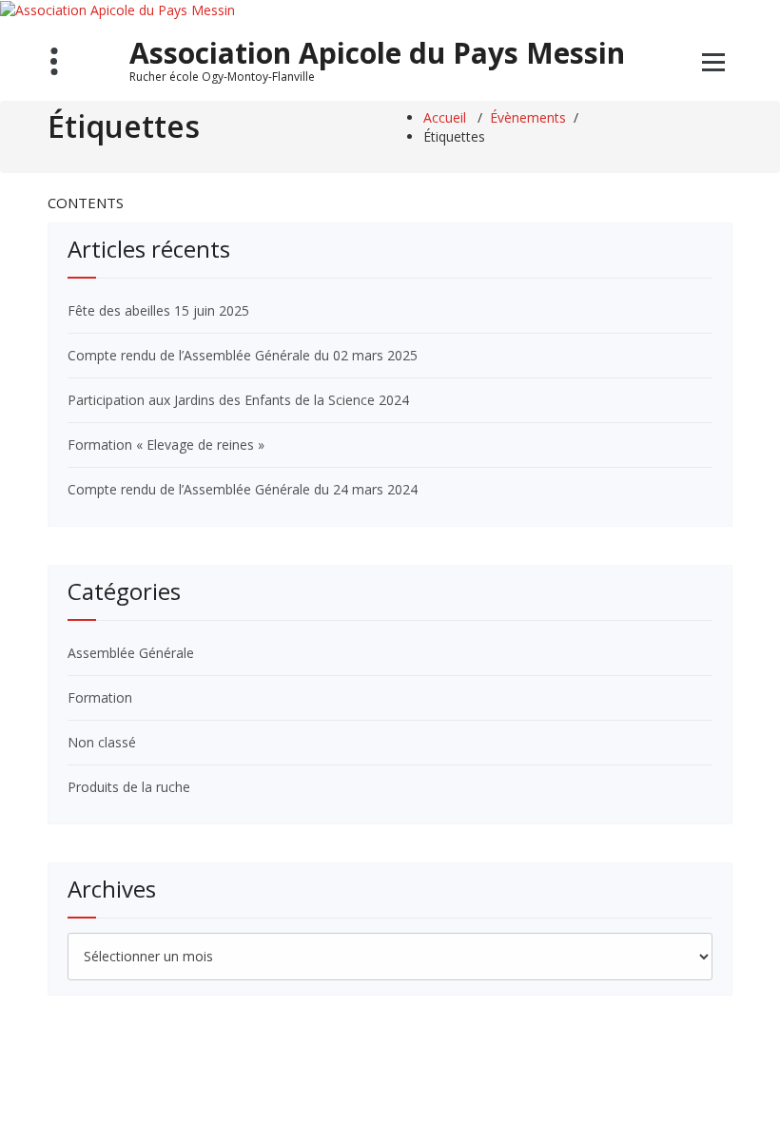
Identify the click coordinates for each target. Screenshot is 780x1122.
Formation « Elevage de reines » (166, 444)
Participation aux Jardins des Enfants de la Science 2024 (238, 400)
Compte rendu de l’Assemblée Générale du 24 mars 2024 (243, 489)
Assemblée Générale (131, 653)
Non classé (102, 742)
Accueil (444, 117)
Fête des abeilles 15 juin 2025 (158, 310)
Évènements (528, 117)
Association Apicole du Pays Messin (377, 53)
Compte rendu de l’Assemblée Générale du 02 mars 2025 (243, 355)
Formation (100, 697)
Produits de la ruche (129, 787)
